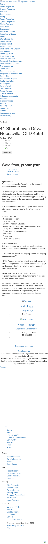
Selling (2, 16)
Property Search (13, 435)
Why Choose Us (6, 39)
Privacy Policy (5, 115)
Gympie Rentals (6, 44)
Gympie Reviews (6, 93)
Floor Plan (7, 152)
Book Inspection (24, 351)
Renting (3, 36)
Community (11, 440)
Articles (9, 447)
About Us (3, 98)
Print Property (12, 169)
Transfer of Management (9, 63)
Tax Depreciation (6, 66)
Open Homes (5, 14)
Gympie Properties (7, 9)
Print (8, 528)
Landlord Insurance (7, 58)
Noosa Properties (7, 6)
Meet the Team (6, 105)
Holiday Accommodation (9, 96)
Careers (3, 110)
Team (9, 444)
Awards (3, 103)
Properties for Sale (7, 31)
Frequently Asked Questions (11, 61)
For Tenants (5, 51)
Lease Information (7, 56)
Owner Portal (5, 68)
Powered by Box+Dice (15, 525)
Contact (3, 367)
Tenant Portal (5, 86)
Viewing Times (5, 46)
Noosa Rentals (6, 41)
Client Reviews (6, 88)
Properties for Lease (8, 34)
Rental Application (7, 81)
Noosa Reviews (6, 91)
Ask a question (12, 174)
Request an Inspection (24, 346)
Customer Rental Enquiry (10, 48)
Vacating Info (5, 83)
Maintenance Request (8, 78)
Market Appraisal (6, 24)
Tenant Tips (4, 76)
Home (4, 426)
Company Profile (6, 101)
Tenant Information (7, 71)
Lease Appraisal (6, 53)
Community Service (7, 113)
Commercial (4, 29)
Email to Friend (13, 171)
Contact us (4, 108)
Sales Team (4, 26)
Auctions (3, 11)
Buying (2, 4)
